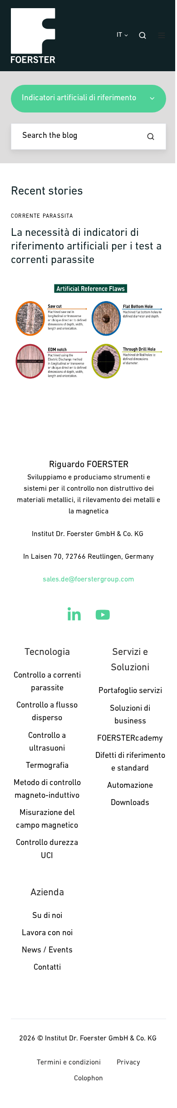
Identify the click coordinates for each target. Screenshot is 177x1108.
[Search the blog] (150, 136)
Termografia (47, 766)
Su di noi (47, 916)
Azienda (47, 893)
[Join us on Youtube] (102, 614)
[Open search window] (142, 35)
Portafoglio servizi (130, 691)
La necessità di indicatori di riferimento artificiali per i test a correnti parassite (86, 247)
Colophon (88, 1078)
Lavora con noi (47, 933)
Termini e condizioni (69, 1062)
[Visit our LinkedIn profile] (74, 614)
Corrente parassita (42, 216)
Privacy (128, 1062)
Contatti (47, 968)
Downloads (130, 803)
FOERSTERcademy (130, 739)
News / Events (47, 951)
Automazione (130, 786)
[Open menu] (161, 35)
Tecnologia (47, 652)
